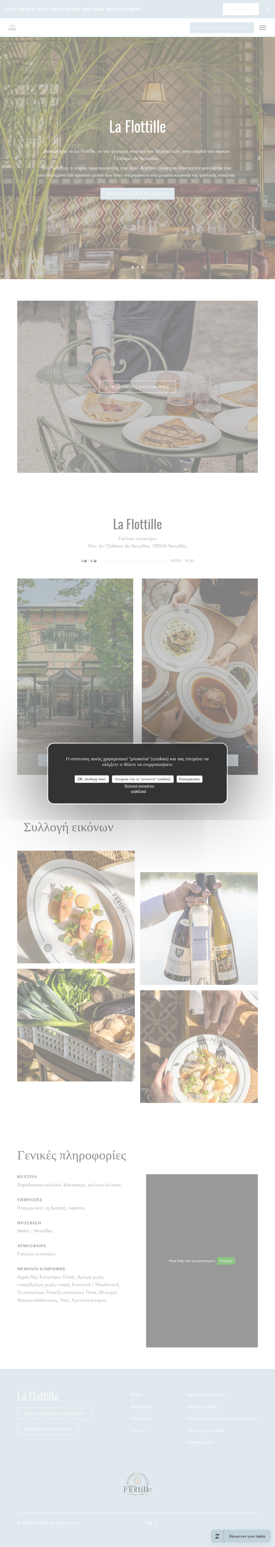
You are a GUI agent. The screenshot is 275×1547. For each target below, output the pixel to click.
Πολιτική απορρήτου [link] (139, 785)
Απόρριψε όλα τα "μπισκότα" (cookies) (143, 779)
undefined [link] (138, 791)
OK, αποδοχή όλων (91, 779)
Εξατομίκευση (189, 779)
